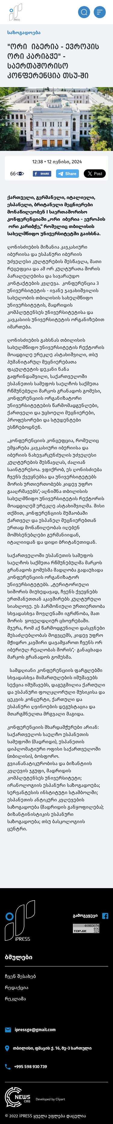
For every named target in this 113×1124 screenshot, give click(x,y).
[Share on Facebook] (42, 174)
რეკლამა (15, 999)
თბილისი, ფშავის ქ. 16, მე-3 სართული (52, 1048)
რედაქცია (16, 987)
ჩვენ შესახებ (20, 976)
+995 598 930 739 (30, 1066)
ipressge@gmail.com (35, 1029)
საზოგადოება (24, 32)
